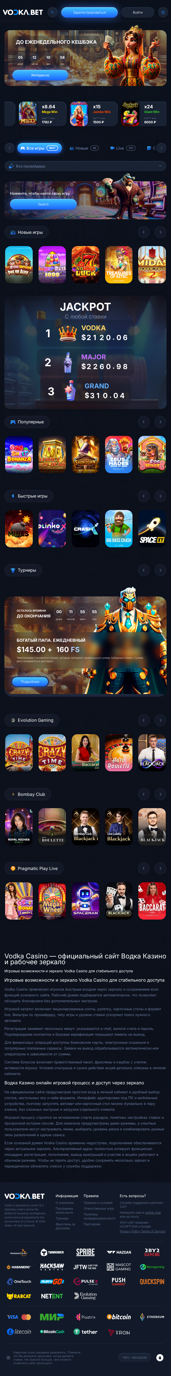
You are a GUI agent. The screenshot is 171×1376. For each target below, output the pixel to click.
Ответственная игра (99, 1208)
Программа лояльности (64, 1210)
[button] (9, 148)
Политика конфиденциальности (99, 1216)
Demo (19, 286)
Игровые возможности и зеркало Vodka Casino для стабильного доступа (68, 971)
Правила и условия (98, 1203)
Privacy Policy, (130, 1231)
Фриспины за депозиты (65, 1226)
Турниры (62, 1218)
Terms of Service (153, 1231)
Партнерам (92, 1224)
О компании (65, 1203)
